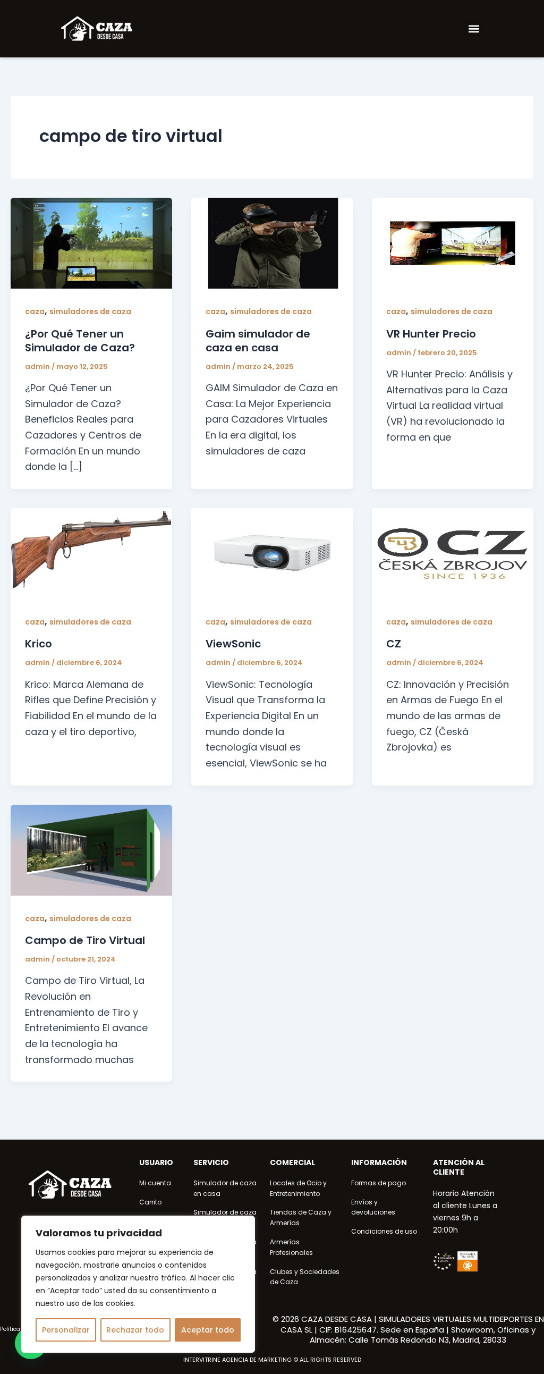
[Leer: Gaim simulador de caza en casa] (272, 242)
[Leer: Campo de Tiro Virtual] (91, 849)
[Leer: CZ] (452, 553)
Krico (38, 643)
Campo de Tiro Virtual (85, 940)
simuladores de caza (90, 311)
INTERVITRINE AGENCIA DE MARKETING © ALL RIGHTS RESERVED (272, 1359)
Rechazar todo (135, 1330)
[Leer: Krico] (91, 553)
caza (35, 311)
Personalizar (66, 1330)
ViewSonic (233, 643)
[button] (474, 28)
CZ (393, 643)
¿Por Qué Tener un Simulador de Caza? (80, 340)
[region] (138, 1284)
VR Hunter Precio (431, 333)
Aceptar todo (207, 1330)
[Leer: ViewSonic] (272, 553)
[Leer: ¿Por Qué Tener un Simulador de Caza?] (91, 242)
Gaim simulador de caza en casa (258, 340)
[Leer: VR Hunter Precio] (452, 242)
